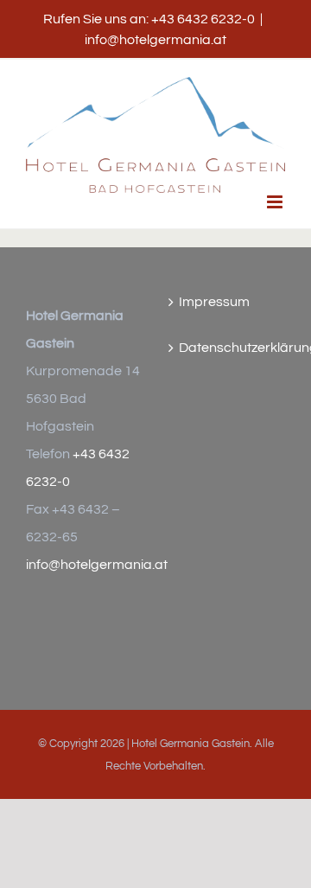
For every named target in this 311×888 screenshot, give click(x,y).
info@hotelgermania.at (155, 40)
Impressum (214, 302)
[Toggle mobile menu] (276, 202)
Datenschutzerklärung (227, 348)
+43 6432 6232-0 (203, 19)
